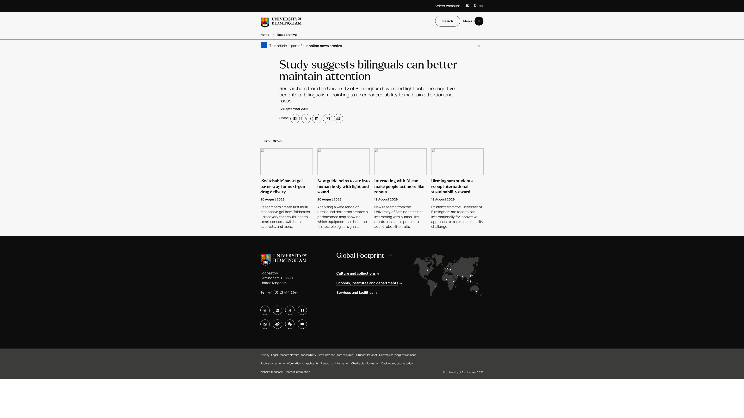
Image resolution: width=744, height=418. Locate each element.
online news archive (325, 45)
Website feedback (271, 372)
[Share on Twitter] (306, 118)
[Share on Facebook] (295, 118)
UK (466, 5)
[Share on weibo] (338, 118)
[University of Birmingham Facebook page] (302, 310)
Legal (274, 355)
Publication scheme (272, 363)
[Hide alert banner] (479, 45)
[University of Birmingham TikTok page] (265, 324)
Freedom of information (334, 363)
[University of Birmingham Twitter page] (289, 310)
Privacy (264, 355)
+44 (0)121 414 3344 (282, 292)
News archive (287, 35)
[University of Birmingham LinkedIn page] (277, 310)
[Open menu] (479, 21)
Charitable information (365, 363)
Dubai (479, 5)
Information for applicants (303, 363)
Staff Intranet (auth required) (336, 355)
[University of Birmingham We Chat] (289, 324)
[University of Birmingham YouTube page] (302, 324)
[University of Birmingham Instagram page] (265, 310)
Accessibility (308, 355)
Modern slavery (289, 355)
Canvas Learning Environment (397, 355)
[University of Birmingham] (281, 21)
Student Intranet (366, 355)
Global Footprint (360, 255)
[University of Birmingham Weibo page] (277, 324)
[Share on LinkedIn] (316, 118)
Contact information (297, 372)
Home (264, 35)
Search (447, 21)
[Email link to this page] (327, 118)
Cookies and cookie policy (397, 363)
